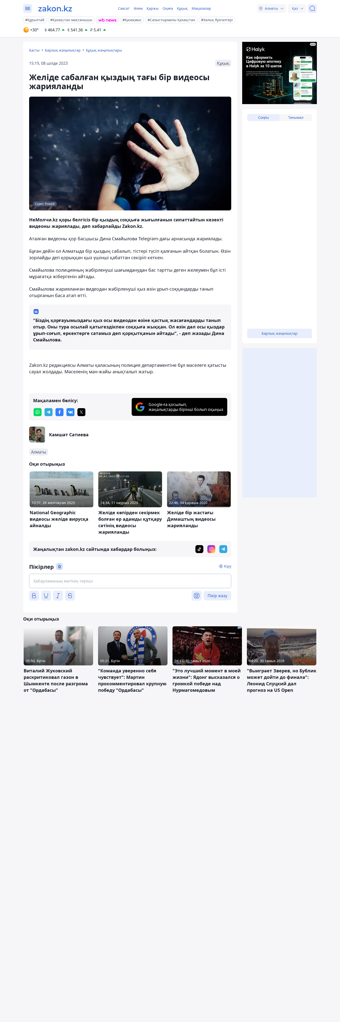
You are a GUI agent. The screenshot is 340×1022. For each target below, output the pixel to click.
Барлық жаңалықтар (63, 50)
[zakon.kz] (55, 8)
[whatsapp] (37, 412)
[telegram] (48, 412)
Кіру (227, 566)
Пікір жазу (217, 595)
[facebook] (59, 412)
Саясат (124, 8)
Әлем (138, 8)
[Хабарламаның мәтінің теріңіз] (130, 581)
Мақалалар (201, 8)
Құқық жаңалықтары (104, 50)
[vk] (70, 412)
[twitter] (81, 412)
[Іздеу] (312, 8)
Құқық (182, 8)
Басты (34, 50)
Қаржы (153, 8)
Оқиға (168, 8)
